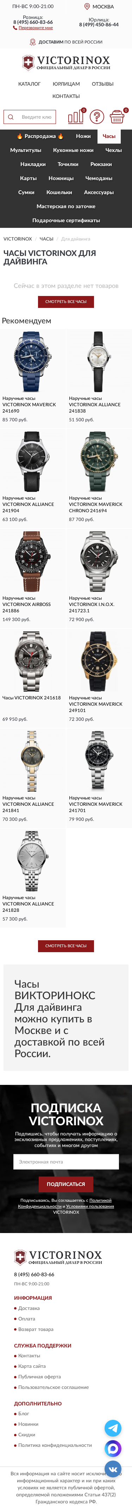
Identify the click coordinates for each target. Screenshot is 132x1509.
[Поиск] (11, 117)
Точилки (68, 164)
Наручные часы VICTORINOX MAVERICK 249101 (95, 704)
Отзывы (103, 84)
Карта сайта (32, 1366)
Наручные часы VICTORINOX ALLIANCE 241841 (28, 804)
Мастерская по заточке (66, 206)
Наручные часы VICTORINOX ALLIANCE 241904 (28, 504)
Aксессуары (99, 192)
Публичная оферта (39, 1377)
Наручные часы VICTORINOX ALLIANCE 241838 (95, 405)
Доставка (29, 1308)
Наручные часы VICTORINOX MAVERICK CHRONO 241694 (95, 504)
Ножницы (61, 178)
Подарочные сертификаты (66, 220)
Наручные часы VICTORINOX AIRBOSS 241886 (26, 604)
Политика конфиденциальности (55, 1445)
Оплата (26, 1319)
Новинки (28, 1424)
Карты (28, 178)
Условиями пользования (90, 1206)
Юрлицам (66, 84)
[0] (117, 117)
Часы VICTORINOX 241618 (31, 698)
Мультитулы (25, 150)
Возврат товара (36, 1329)
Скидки (26, 1435)
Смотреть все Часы (66, 302)
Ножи (83, 136)
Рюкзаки (101, 164)
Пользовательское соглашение (53, 1387)
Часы (109, 136)
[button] (33, 27)
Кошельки (59, 192)
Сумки (26, 192)
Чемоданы (99, 178)
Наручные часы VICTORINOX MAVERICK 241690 (29, 405)
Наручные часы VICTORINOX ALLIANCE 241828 (28, 904)
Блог (23, 1414)
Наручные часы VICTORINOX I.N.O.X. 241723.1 (91, 604)
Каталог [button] (29, 84)
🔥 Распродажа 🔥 (40, 136)
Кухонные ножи (73, 150)
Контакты (66, 96)
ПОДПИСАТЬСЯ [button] (66, 1184)
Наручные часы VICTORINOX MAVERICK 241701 (95, 804)
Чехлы (114, 150)
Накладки (33, 164)
